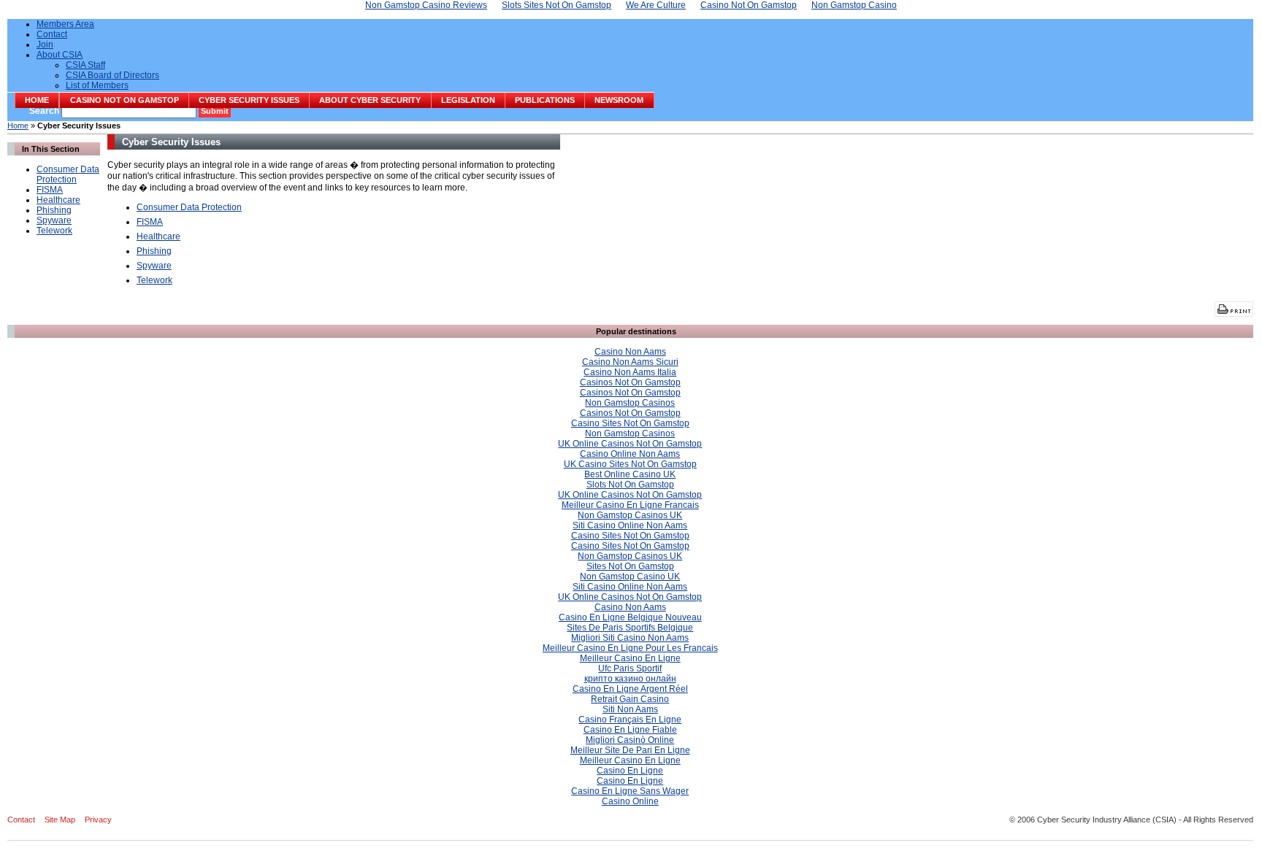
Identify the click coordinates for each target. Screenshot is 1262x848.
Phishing (54, 210)
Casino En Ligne (630, 771)
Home (37, 100)
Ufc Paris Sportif (630, 668)
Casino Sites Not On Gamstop (630, 423)
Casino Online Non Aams (630, 454)
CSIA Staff (85, 65)
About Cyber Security (370, 100)
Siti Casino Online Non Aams (630, 525)
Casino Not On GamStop (124, 100)
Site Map (60, 819)
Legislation (468, 100)
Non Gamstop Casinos (630, 403)
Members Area (65, 24)
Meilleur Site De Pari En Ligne (630, 750)
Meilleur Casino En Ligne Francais (630, 505)
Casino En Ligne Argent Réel (630, 689)
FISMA (50, 190)
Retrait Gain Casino (630, 699)
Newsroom (618, 100)
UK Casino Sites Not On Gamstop (630, 464)
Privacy (98, 819)
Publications (545, 100)
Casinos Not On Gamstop (630, 382)
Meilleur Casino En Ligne (630, 658)
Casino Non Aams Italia (630, 372)
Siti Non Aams (630, 709)
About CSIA (60, 55)
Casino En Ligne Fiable (630, 730)
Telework (54, 231)
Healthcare (58, 200)
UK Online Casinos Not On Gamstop (630, 444)
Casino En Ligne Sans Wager (630, 791)
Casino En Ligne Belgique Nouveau (630, 617)
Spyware (54, 220)
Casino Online (630, 801)
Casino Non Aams (630, 352)
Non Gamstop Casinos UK (630, 515)
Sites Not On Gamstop (630, 566)
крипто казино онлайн (630, 679)
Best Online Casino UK (630, 474)
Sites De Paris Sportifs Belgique (630, 627)
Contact (52, 34)
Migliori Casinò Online (630, 740)
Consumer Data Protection (68, 174)
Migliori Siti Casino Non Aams (630, 638)
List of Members (97, 85)
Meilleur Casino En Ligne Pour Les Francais (630, 648)
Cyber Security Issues (249, 100)
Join (45, 44)
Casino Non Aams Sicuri (630, 362)
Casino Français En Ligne (629, 719)
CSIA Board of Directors (112, 75)
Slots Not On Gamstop (630, 484)
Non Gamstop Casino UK (630, 576)
